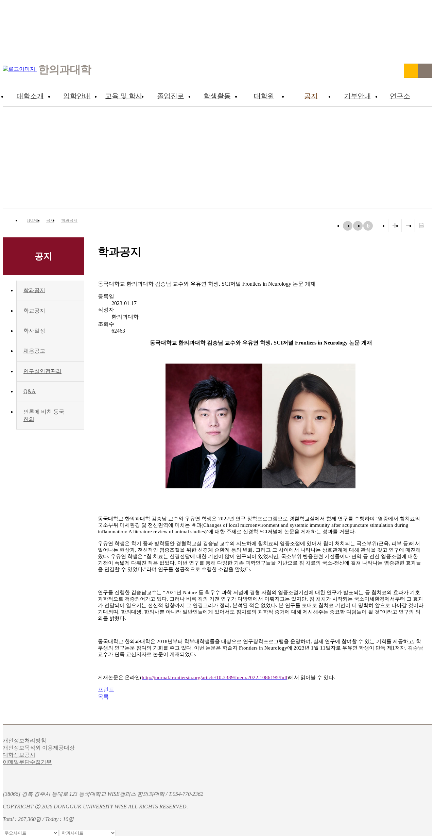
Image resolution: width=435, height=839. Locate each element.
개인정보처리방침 (24, 740)
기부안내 (357, 96)
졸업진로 (170, 96)
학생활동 (217, 96)
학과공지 (69, 220)
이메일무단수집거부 (27, 762)
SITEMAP (425, 71)
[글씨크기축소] (408, 226)
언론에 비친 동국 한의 (43, 415)
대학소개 (30, 96)
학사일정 (34, 331)
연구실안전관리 (42, 371)
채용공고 (34, 351)
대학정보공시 (19, 755)
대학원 (264, 96)
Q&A (29, 391)
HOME (33, 220)
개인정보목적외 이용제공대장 (39, 748)
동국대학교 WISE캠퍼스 (411, 71)
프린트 (106, 689)
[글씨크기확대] (395, 226)
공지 (311, 96)
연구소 (400, 96)
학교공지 (34, 311)
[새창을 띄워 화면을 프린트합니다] (421, 226)
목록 (103, 697)
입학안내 (76, 96)
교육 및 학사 (123, 96)
